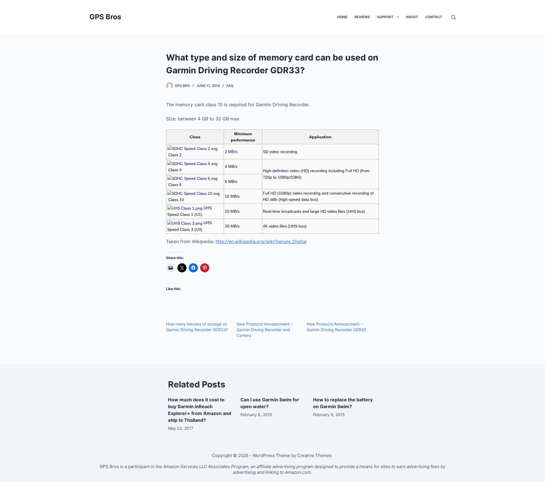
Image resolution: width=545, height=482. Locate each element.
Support (385, 17)
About (412, 17)
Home (342, 17)
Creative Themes (314, 455)
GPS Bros (105, 16)
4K (265, 226)
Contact (433, 17)
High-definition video (281, 170)
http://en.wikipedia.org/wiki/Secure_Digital (261, 241)
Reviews (362, 17)
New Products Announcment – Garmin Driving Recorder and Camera (264, 330)
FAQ (230, 86)
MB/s (232, 151)
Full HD (352, 170)
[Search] (453, 17)
